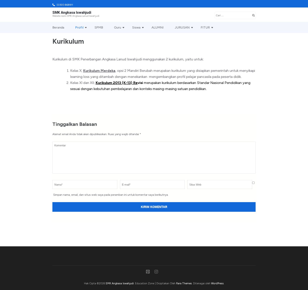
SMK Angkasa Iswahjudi (71, 12)
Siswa (136, 27)
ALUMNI (158, 27)
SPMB (98, 27)
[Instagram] (156, 272)
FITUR (205, 27)
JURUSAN (182, 27)
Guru (117, 27)
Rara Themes (184, 283)
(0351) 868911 (65, 4)
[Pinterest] (148, 272)
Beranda (58, 27)
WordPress (217, 283)
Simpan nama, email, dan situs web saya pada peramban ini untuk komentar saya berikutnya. (110, 194)
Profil (79, 27)
